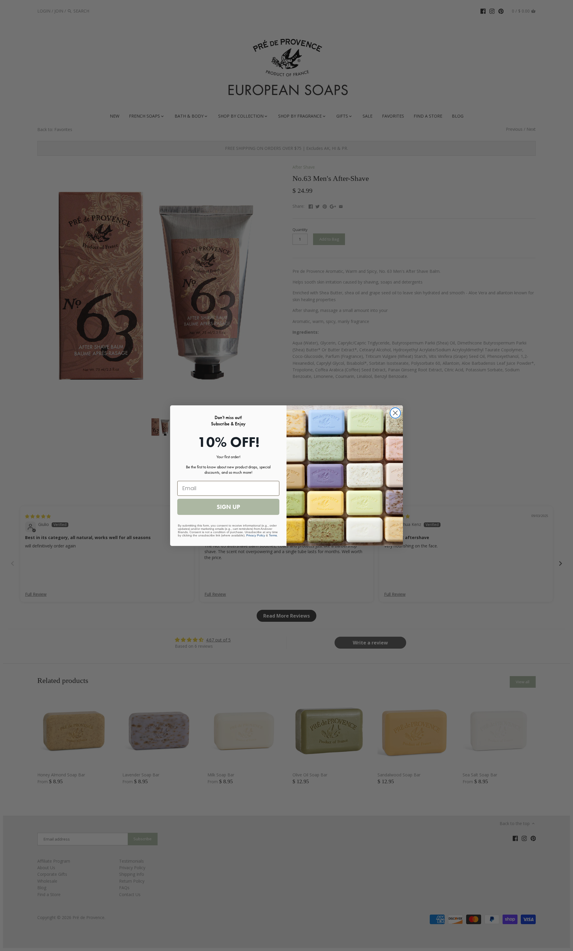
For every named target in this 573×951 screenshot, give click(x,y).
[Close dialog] (395, 413)
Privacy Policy (255, 535)
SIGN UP (228, 507)
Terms (273, 535)
